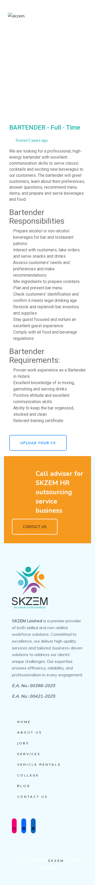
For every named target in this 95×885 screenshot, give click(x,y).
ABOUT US (29, 732)
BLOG (23, 786)
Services (29, 754)
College (28, 775)
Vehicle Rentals (39, 764)
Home (24, 722)
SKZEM (56, 861)
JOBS (23, 743)
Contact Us (32, 797)
